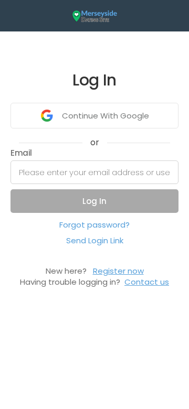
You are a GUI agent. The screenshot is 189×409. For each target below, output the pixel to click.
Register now (118, 270)
